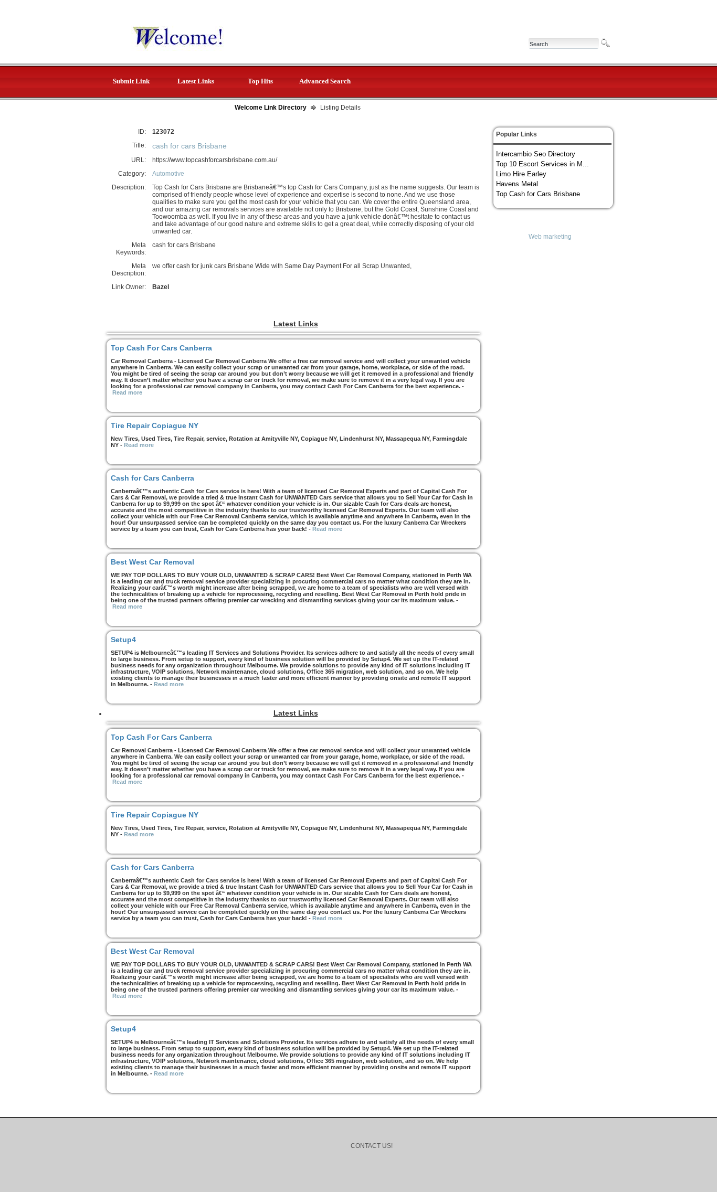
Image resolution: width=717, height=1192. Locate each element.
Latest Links (195, 81)
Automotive (168, 173)
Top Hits (260, 81)
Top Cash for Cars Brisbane (538, 194)
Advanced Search (325, 81)
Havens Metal (517, 184)
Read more (127, 392)
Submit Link (131, 81)
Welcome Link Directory (271, 107)
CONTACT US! (372, 1146)
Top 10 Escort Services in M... (542, 164)
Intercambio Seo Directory (535, 154)
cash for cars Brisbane (189, 146)
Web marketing (550, 236)
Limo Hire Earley (521, 174)
